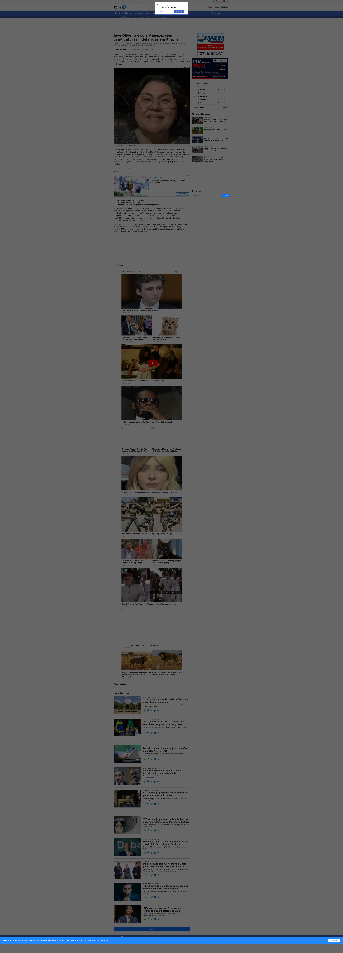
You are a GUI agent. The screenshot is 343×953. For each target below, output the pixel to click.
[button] (326, 940)
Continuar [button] (334, 940)
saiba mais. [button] (104, 940)
